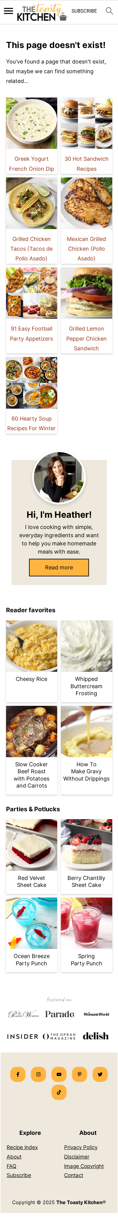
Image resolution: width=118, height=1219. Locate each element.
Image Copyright (84, 1166)
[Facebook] (17, 1074)
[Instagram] (38, 1074)
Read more (59, 567)
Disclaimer (76, 1157)
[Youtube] (59, 1074)
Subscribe (19, 1175)
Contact (73, 1175)
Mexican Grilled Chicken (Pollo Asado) (86, 249)
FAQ (11, 1166)
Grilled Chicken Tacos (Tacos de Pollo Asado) (31, 249)
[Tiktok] (59, 1092)
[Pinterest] (79, 1074)
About (14, 1157)
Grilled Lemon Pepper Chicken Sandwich (86, 338)
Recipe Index (22, 1147)
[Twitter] (100, 1074)
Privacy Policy (80, 1147)
